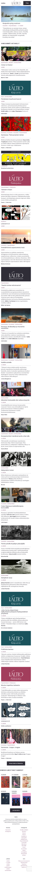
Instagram (8, 831)
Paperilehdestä (12, 25)
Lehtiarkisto (16, 810)
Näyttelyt (24, 844)
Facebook (8, 830)
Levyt (24, 847)
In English (24, 852)
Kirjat (2, 96)
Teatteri (24, 831)
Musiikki (11, 62)
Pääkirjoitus (13, 187)
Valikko (3, 3)
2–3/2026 (20, 25)
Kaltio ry (24, 867)
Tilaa (27, 3)
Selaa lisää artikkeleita (16, 763)
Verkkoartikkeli (17, 62)
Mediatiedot (24, 865)
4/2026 (3, 67)
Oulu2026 (5, 25)
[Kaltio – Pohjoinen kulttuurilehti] (16, 3)
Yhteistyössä (4, 166)
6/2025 (8, 865)
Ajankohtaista (4, 62)
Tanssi (24, 833)
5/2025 (8, 869)
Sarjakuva (3, 221)
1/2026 (8, 864)
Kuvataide (9, 132)
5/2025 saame (8, 867)
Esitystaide (24, 853)
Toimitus (24, 864)
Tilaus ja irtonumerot (24, 861)
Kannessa (3, 132)
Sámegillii (24, 837)
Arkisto (24, 855)
